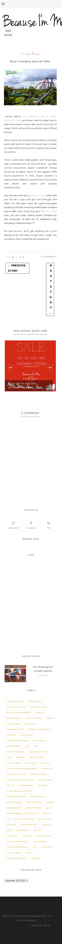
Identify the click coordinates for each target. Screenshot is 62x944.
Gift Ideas (30, 763)
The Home (27, 836)
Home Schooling (38, 774)
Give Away (45, 763)
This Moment (39, 841)
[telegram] (13, 257)
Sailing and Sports (23, 819)
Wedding (35, 858)
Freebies (20, 757)
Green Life (47, 769)
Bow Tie (39, 713)
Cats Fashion (13, 724)
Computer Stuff (15, 729)
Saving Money (30, 53)
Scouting (11, 825)
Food (9, 757)
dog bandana (13, 746)
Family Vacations (15, 752)
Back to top (39, 925)
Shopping (46, 825)
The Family (11, 836)
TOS (34, 847)
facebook (31, 528)
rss (48, 528)
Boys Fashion (13, 718)
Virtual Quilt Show (16, 858)
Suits (9, 830)
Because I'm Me (38, 707)
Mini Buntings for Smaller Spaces (43, 669)
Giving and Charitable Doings (22, 769)
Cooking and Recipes (38, 729)
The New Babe (43, 836)
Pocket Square (14, 802)
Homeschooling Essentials (20, 780)
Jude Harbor (46, 780)
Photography (38, 797)
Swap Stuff (22, 830)
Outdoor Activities (16, 797)
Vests (29, 853)
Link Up (10, 785)
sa (7, 819)
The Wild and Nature (17, 841)
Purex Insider (13, 808)
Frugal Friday (37, 757)
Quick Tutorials (33, 808)
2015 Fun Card (37, 195)
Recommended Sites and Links (21, 813)
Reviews (46, 813)
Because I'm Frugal (16, 707)
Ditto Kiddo (39, 741)
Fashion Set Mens (38, 752)
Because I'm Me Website (18, 713)
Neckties (41, 785)
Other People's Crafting (19, 791)
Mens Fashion (26, 785)
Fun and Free (13, 763)
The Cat (37, 830)
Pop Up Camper (34, 802)
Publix (50, 802)
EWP (36, 746)
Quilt (49, 808)
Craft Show (26, 735)
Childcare (30, 724)
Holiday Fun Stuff (16, 774)
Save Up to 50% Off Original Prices (22, 385)
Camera (50, 718)
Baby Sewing (35, 701)
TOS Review (46, 847)
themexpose (38, 916)
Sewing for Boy (29, 825)
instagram (13, 528)
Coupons (11, 735)
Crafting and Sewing (17, 741)
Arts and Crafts (15, 701)
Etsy (27, 746)
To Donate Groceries (17, 847)
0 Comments (49, 256)
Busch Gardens (33, 718)
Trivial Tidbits (13, 853)
